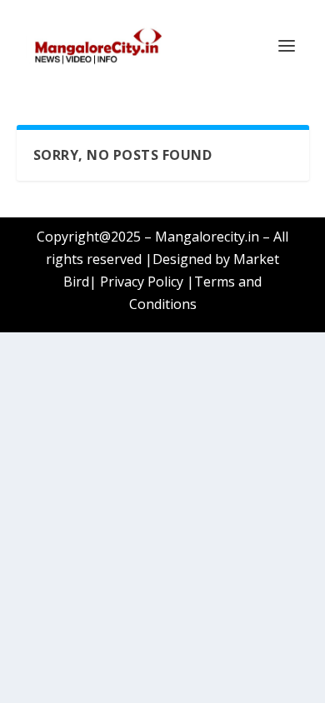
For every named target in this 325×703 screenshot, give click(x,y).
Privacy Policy (141, 281)
